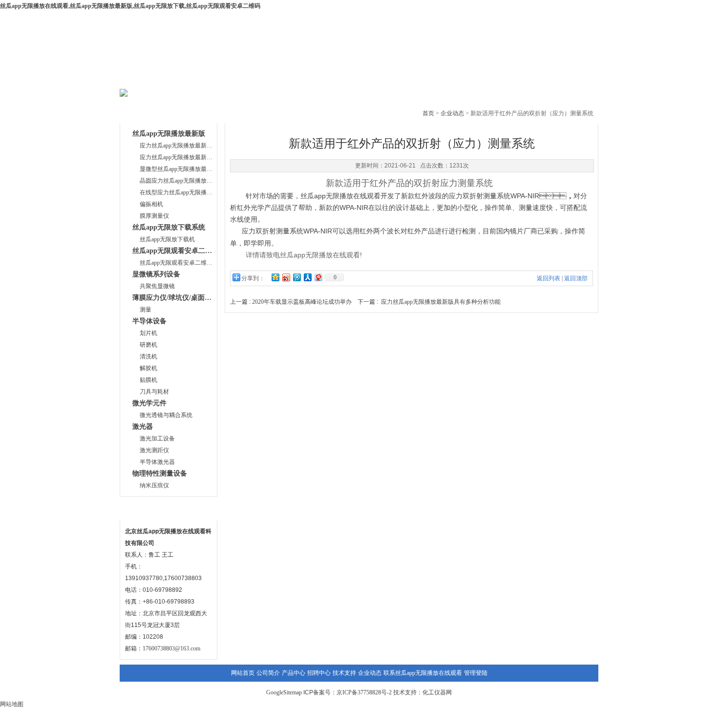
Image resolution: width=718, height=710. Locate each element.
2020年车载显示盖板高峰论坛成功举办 (302, 301)
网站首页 (151, 78)
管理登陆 (475, 672)
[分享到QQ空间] (275, 277)
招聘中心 (319, 672)
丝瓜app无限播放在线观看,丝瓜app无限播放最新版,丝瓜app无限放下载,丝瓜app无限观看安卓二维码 (130, 5)
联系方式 (143, 509)
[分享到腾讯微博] (296, 277)
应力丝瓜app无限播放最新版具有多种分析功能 (441, 301)
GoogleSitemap (284, 692)
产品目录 (143, 111)
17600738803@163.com (171, 648)
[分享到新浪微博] (285, 277)
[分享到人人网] (307, 277)
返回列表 (548, 278)
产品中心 (269, 78)
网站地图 (11, 704)
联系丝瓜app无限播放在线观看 (422, 672)
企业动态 (447, 78)
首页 (428, 113)
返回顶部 (576, 278)
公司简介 (210, 78)
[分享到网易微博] (318, 277)
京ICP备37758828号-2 (364, 692)
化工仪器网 (437, 692)
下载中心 (328, 78)
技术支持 (387, 78)
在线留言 (506, 78)
